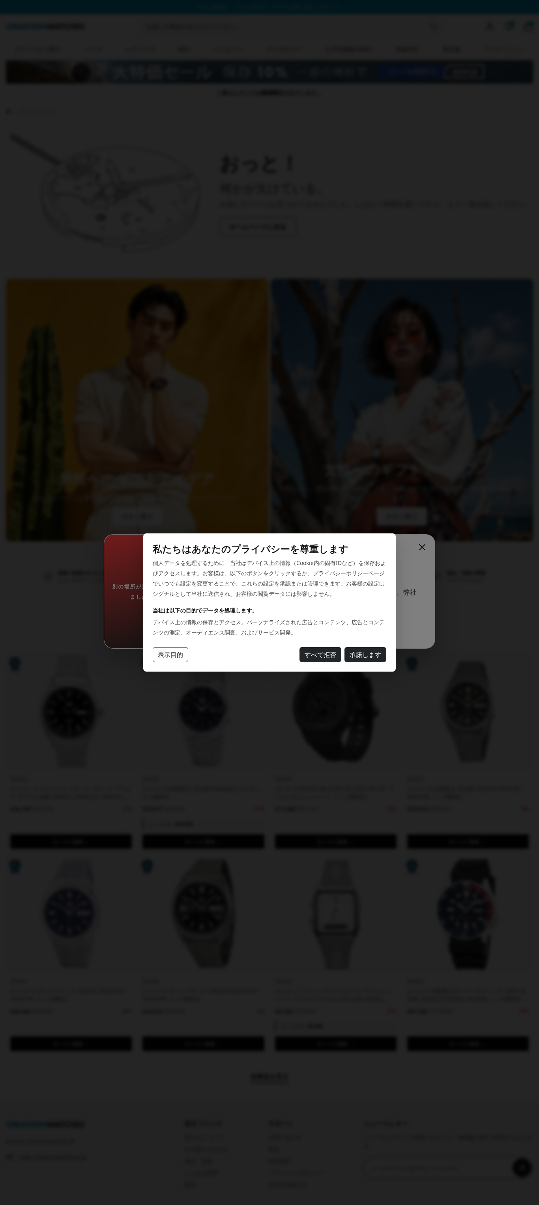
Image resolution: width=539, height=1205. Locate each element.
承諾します (365, 654)
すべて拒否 (320, 654)
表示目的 (170, 654)
